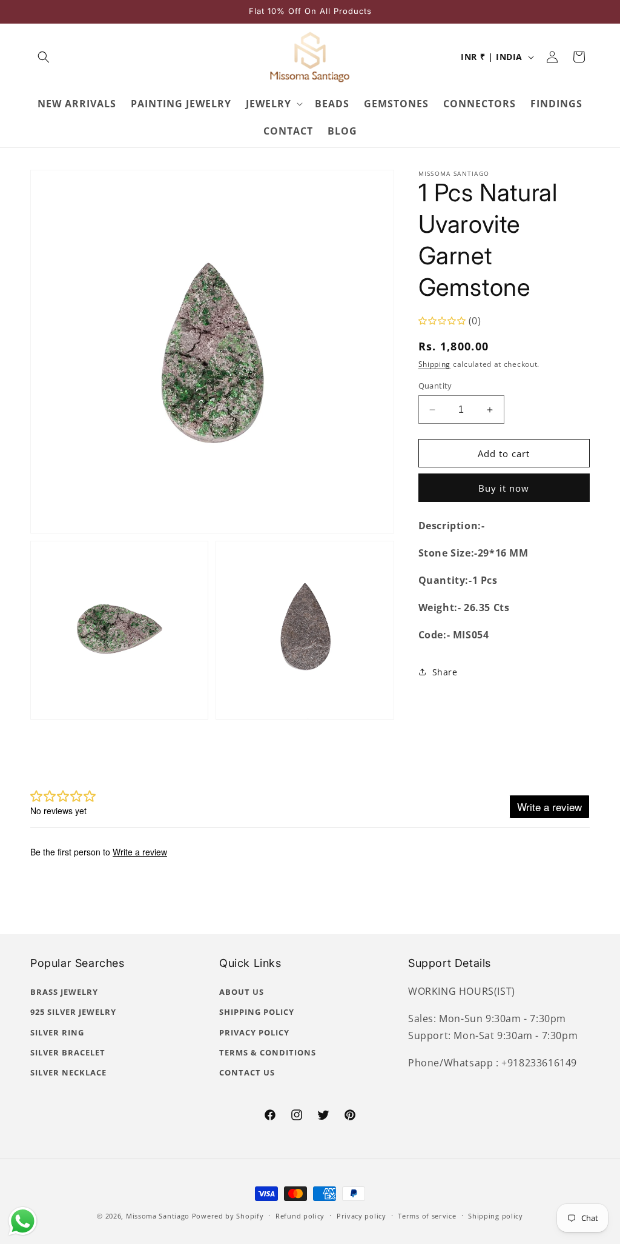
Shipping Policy (256, 1011)
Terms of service (427, 1215)
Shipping (434, 364)
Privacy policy (361, 1215)
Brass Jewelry (64, 991)
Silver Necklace (68, 1072)
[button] (43, 57)
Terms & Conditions (267, 1052)
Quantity (435, 385)
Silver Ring (57, 1032)
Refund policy (300, 1215)
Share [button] (445, 672)
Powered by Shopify (228, 1215)
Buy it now (503, 488)
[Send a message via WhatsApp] (22, 1221)
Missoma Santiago (158, 1215)
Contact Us (247, 1072)
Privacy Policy (254, 1032)
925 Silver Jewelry (73, 1011)
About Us (241, 991)
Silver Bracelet (67, 1052)
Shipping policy (495, 1215)
